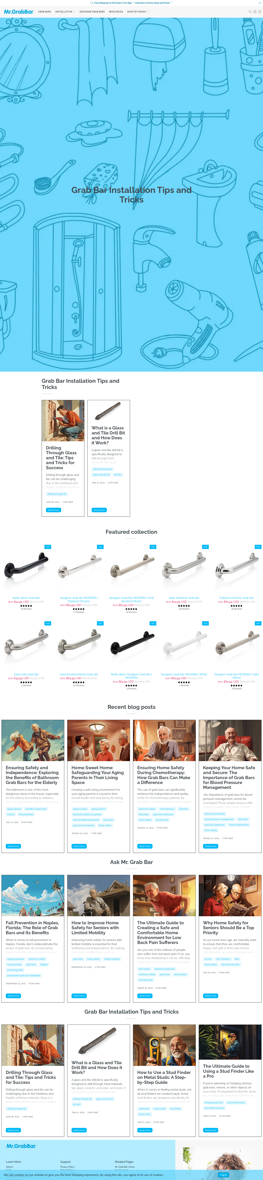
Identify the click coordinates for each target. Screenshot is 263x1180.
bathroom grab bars (165, 969)
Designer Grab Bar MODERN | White (184, 674)
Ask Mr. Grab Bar (131, 862)
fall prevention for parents (86, 820)
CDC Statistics (223, 959)
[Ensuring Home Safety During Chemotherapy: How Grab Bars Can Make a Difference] (164, 740)
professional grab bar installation (23, 975)
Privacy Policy (67, 1167)
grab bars (108, 820)
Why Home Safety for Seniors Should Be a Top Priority (228, 927)
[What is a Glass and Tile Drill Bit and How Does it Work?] (109, 410)
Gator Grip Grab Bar (26, 674)
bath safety (144, 969)
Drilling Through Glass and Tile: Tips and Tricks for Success (61, 457)
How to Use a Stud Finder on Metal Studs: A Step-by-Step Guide (164, 1077)
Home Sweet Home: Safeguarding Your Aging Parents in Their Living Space (98, 775)
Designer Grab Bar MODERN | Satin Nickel (236, 676)
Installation (63, 12)
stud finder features (214, 1108)
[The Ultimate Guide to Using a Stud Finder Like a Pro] (230, 1042)
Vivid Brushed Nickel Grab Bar (79, 674)
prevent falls (162, 820)
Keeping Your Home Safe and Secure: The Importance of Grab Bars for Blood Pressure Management (229, 777)
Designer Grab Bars (92, 12)
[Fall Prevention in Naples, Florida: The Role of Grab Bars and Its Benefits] (33, 895)
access (208, 959)
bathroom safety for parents (87, 814)
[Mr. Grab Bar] (19, 12)
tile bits (117, 474)
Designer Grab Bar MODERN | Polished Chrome (79, 599)
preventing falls (15, 970)
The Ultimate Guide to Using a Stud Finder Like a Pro (228, 1071)
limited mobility (112, 959)
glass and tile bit (101, 474)
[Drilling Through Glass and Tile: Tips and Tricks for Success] (63, 420)
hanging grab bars (214, 1102)
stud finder (175, 1108)
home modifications (239, 825)
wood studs (144, 1114)
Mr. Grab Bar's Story (125, 1167)
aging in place (80, 809)
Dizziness (183, 809)
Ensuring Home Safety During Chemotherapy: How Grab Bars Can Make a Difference (163, 775)
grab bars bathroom (163, 814)
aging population (15, 959)
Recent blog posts (132, 707)
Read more (53, 510)
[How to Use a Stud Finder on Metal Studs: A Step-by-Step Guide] (164, 1045)
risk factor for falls (230, 964)
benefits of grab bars (36, 809)
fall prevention (26, 814)
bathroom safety (147, 809)
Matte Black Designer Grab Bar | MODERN (131, 676)
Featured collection (131, 532)
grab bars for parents (83, 825)
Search (9, 1167)
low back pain (146, 980)
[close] (259, 2)
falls (237, 959)
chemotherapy (167, 809)
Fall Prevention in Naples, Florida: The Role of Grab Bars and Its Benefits (32, 927)
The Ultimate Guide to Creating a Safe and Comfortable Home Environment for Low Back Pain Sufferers (160, 932)
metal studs (160, 1108)
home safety (105, 825)
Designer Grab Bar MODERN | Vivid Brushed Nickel (131, 599)
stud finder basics (236, 1102)
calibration (144, 1108)
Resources (116, 12)
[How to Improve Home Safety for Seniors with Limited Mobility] (98, 895)
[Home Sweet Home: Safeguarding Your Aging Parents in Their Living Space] (98, 740)
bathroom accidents (215, 814)
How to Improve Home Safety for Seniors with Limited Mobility (95, 927)
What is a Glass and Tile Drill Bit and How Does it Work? (108, 435)
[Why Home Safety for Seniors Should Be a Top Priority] (230, 895)
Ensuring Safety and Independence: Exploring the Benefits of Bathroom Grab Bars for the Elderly (32, 775)
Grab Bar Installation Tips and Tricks (131, 1011)
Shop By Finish (136, 12)
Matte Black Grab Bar (26, 597)
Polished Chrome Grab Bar (237, 597)
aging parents (14, 809)
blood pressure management (219, 819)
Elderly (10, 814)
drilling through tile (56, 494)
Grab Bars (44, 12)
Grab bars (31, 964)
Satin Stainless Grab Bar (184, 597)
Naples (44, 964)
